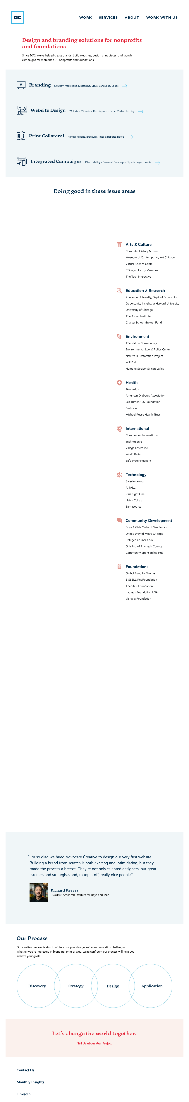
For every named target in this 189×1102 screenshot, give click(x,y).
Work (85, 17)
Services (108, 17)
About (132, 17)
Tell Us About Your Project (95, 1043)
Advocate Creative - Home (17, 17)
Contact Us (25, 1070)
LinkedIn (23, 1094)
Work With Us (162, 17)
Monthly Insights (30, 1082)
